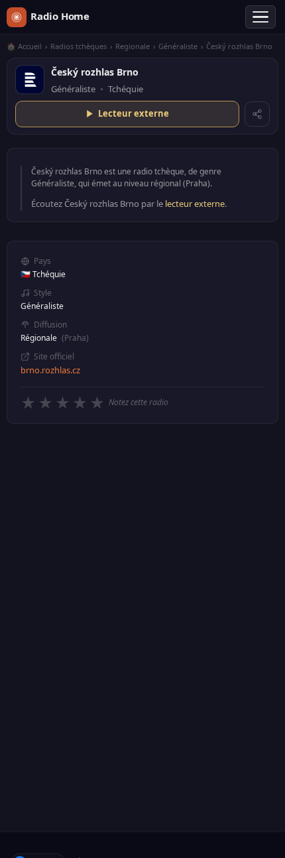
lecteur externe (195, 204)
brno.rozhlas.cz (50, 370)
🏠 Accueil (24, 46)
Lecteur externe (133, 113)
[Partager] (257, 114)
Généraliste (178, 46)
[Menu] (260, 17)
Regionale (132, 46)
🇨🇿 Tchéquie (43, 274)
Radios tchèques (78, 46)
